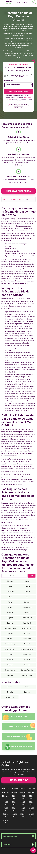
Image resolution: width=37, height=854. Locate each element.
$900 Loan (5, 796)
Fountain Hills (27, 675)
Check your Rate (22, 2)
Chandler (27, 586)
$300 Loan (22, 789)
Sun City (10, 654)
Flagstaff (10, 618)
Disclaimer (7, 844)
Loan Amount (8, 80)
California (10, 687)
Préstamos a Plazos (18, 726)
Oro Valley (27, 633)
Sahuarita (27, 665)
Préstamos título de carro (18, 746)
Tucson (27, 581)
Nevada (10, 692)
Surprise (27, 602)
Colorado (27, 692)
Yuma (10, 607)
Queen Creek (27, 654)
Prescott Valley (10, 644)
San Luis (27, 659)
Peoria (10, 602)
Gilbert (10, 597)
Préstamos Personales (18, 736)
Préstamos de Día (15, 199)
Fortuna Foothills (27, 670)
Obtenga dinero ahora (18, 191)
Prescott (27, 644)
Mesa (10, 586)
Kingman (10, 665)
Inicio (5, 199)
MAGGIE (9, 2)
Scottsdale (10, 591)
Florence (10, 675)
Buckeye (10, 623)
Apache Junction (27, 649)
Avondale (10, 612)
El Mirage (10, 659)
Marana (10, 639)
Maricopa (10, 633)
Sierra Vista (27, 639)
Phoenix (10, 581)
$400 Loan (31, 789)
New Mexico (10, 697)
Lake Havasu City (10, 628)
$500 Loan (5, 792)
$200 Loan (14, 789)
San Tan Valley (27, 607)
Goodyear (27, 612)
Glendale (27, 591)
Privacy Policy (27, 97)
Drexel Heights (10, 670)
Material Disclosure (10, 836)
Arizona (25, 199)
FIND (31, 576)
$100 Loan (5, 789)
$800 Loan (31, 792)
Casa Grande (27, 623)
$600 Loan (14, 792)
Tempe (27, 597)
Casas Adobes (27, 618)
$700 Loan (22, 792)
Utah (27, 687)
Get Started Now (18, 780)
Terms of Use (8, 99)
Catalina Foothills (27, 628)
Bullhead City (10, 649)
